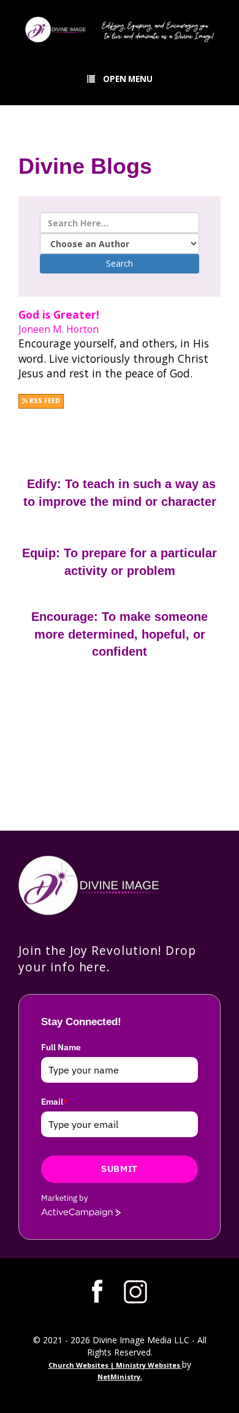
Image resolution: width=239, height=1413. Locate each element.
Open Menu (128, 78)
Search (119, 263)
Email (54, 1101)
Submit (119, 1168)
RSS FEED (44, 400)
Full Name (61, 1047)
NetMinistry (118, 1376)
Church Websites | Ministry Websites (115, 1365)
